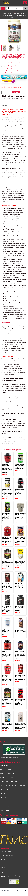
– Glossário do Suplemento (7, 860)
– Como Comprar (5, 798)
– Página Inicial (4, 765)
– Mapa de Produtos (5, 851)
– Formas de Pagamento (7, 773)
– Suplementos (4, 872)
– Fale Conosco (4, 806)
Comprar (15, 92)
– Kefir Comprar (4, 868)
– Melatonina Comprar (6, 864)
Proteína (19, 63)
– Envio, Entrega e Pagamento (8, 781)
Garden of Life (8, 72)
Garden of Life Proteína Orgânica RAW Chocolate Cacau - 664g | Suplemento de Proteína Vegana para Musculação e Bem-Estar (13, 68)
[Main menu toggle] (3, 8)
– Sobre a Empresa (5, 769)
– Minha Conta (4, 802)
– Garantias (3, 794)
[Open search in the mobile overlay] (15, 8)
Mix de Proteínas (12, 63)
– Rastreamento (4, 810)
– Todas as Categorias (6, 855)
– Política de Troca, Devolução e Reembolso (12, 785)
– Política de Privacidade (7, 790)
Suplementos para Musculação (9, 65)
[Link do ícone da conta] (26, 8)
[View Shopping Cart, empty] (25, 2)
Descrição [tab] (4, 105)
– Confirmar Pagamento (6, 777)
